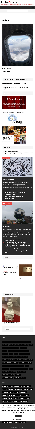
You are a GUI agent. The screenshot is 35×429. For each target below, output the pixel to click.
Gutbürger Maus (9, 198)
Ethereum (25, 351)
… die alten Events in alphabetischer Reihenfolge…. (15, 154)
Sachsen (13, 372)
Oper (27, 366)
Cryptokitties (14, 348)
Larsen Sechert (6, 363)
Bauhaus (4, 345)
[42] (27, 270)
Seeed (19, 372)
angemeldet (10, 87)
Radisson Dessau (23, 369)
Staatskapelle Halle (8, 375)
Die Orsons (11, 351)
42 (20, 278)
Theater (18, 375)
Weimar (23, 378)
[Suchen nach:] (17, 11)
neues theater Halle (17, 366)
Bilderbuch (18, 345)
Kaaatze (22, 354)
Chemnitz (5, 348)
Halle (10, 354)
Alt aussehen (8, 179)
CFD (31, 345)
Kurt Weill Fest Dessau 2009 (10, 273)
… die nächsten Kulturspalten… (10, 151)
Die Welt (6, 226)
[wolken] (17, 65)
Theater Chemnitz (7, 378)
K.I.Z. (16, 354)
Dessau (4, 351)
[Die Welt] (17, 223)
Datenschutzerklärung (18, 419)
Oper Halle (5, 369)
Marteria (28, 363)
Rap (31, 369)
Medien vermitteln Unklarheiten (13, 249)
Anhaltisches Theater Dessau (10, 342)
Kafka (27, 354)
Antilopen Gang (25, 342)
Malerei (21, 363)
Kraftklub (14, 357)
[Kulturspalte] (17, 4)
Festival (4, 354)
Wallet (17, 378)
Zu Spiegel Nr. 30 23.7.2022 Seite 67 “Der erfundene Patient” (16, 239)
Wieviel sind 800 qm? (10, 194)
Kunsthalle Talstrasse (14, 360)
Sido (24, 372)
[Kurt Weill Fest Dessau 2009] (10, 267)
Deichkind (23, 348)
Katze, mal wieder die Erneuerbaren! (15, 192)
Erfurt (19, 351)
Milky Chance (6, 366)
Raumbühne (5, 372)
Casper (26, 345)
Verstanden (18, 416)
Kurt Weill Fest (27, 360)
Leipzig (15, 363)
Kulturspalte (23, 357)
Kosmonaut (5, 357)
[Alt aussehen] (17, 176)
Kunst (4, 360)
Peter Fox (13, 369)
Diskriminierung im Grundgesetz (13, 196)
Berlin (11, 345)
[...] (5, 189)
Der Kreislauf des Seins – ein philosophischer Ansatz (17, 251)
